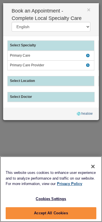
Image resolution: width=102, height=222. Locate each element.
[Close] (93, 166)
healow (86, 114)
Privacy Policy (69, 184)
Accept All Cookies (51, 213)
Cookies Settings (51, 199)
